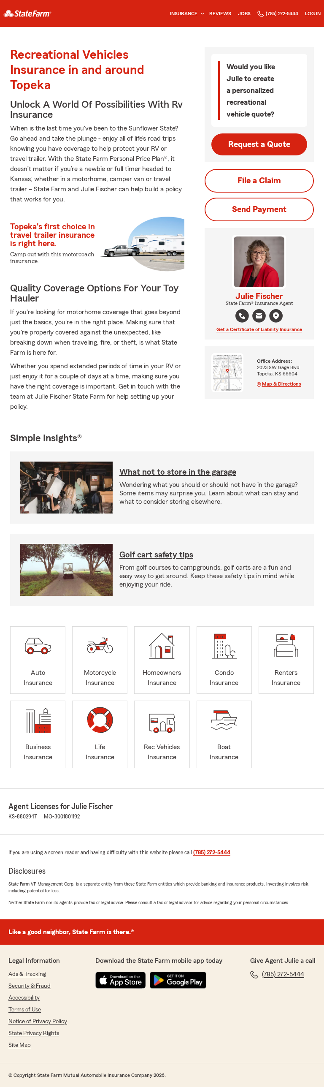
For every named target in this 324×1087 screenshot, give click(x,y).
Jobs (244, 13)
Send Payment (259, 209)
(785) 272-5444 (282, 13)
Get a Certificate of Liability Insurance (259, 329)
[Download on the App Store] (120, 980)
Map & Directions (281, 383)
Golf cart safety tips (156, 555)
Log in (313, 13)
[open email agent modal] (259, 317)
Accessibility (24, 998)
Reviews (220, 13)
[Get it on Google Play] (178, 980)
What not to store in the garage (177, 472)
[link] (27, 13)
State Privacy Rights (33, 1033)
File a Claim (259, 181)
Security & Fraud (29, 986)
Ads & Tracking (27, 974)
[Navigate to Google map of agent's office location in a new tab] (276, 316)
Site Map (19, 1045)
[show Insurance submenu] (200, 14)
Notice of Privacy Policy (37, 1021)
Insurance (183, 13)
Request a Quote (259, 144)
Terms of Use (24, 1010)
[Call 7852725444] (242, 316)
